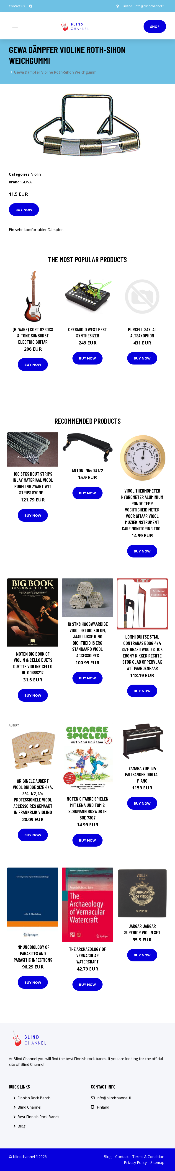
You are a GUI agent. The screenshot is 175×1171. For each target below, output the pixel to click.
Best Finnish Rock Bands (38, 1116)
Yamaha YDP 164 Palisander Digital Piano (142, 774)
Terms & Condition (148, 1156)
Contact (122, 1156)
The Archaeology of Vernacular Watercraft (87, 955)
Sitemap (157, 1162)
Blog (22, 1126)
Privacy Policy (135, 1162)
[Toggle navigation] (15, 26)
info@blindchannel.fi (149, 6)
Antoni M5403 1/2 (87, 470)
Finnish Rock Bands (34, 1097)
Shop (155, 26)
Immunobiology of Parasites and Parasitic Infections (33, 953)
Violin (36, 174)
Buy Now (23, 209)
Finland (127, 6)
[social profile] (30, 6)
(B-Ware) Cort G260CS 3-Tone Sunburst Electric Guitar (33, 335)
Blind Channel (29, 1107)
